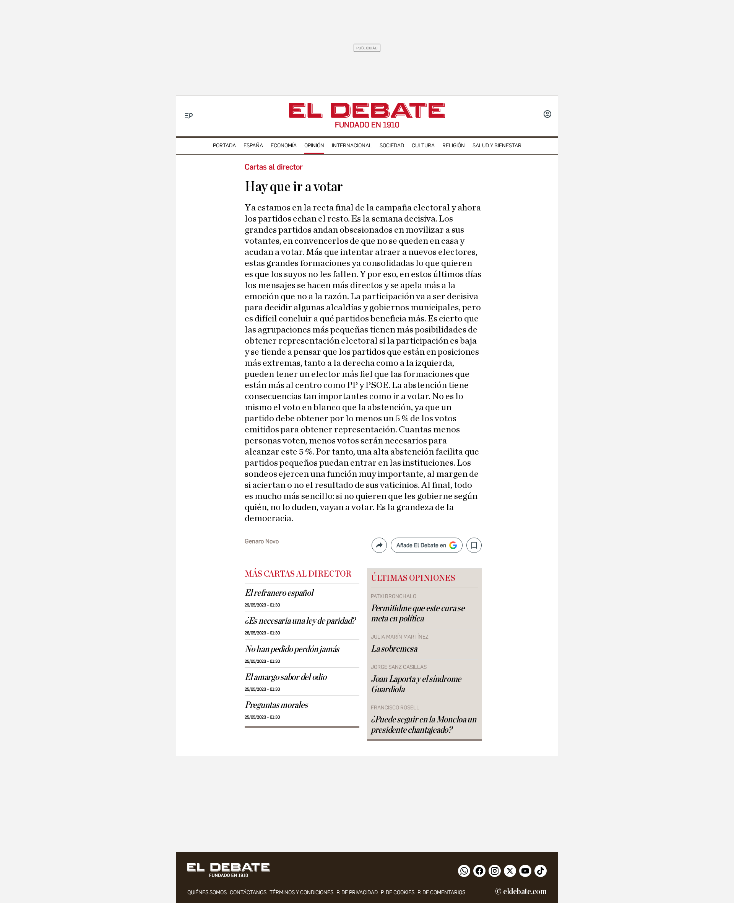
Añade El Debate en (421, 545)
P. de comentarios (441, 892)
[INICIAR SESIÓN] (547, 114)
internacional (352, 145)
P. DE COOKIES (397, 892)
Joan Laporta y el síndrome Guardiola (416, 684)
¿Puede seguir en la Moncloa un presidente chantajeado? (423, 725)
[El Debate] (367, 110)
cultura (423, 145)
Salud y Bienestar (497, 145)
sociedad (392, 145)
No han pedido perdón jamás (292, 649)
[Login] (547, 114)
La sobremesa (394, 649)
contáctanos (248, 892)
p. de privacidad (357, 892)
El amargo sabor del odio (285, 677)
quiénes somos (207, 892)
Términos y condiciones (301, 892)
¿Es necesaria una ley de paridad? (300, 621)
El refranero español (279, 593)
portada (224, 145)
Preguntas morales (276, 705)
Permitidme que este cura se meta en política (417, 613)
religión (453, 145)
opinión (314, 145)
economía (284, 145)
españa (253, 145)
